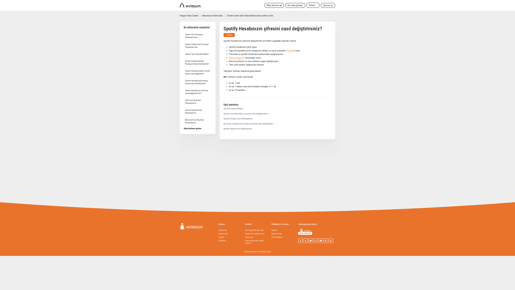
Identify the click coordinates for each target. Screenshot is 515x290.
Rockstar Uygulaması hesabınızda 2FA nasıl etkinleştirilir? (248, 124)
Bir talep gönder (295, 5)
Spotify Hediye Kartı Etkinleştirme (238, 118)
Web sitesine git (274, 5)
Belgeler (274, 230)
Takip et (229, 35)
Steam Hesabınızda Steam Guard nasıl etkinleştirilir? (196, 82)
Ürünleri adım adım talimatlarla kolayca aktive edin (250, 15)
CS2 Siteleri (222, 241)
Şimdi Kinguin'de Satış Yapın (254, 230)
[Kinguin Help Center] (190, 5)
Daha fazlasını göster (193, 128)
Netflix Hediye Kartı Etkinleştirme (238, 129)
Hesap (290, 50)
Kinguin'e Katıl (223, 234)
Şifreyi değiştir (237, 58)
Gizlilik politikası (276, 237)
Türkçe (312, 5)
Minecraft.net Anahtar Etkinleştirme (194, 121)
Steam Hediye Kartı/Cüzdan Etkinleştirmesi (197, 45)
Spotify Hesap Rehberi (233, 108)
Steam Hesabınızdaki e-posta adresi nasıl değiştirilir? (197, 72)
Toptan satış (249, 237)
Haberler (221, 237)
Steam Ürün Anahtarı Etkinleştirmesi (194, 35)
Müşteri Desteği (276, 234)
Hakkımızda (223, 230)
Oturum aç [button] (328, 5)
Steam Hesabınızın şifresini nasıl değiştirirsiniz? (196, 91)
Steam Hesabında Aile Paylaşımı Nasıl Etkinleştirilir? (197, 62)
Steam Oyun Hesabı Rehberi (197, 54)
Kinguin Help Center (189, 15)
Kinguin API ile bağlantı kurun (254, 234)
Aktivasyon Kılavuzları (212, 15)
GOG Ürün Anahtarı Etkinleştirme (193, 101)
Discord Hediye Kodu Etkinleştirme (193, 111)
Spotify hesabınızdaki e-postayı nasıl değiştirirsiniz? (246, 114)
